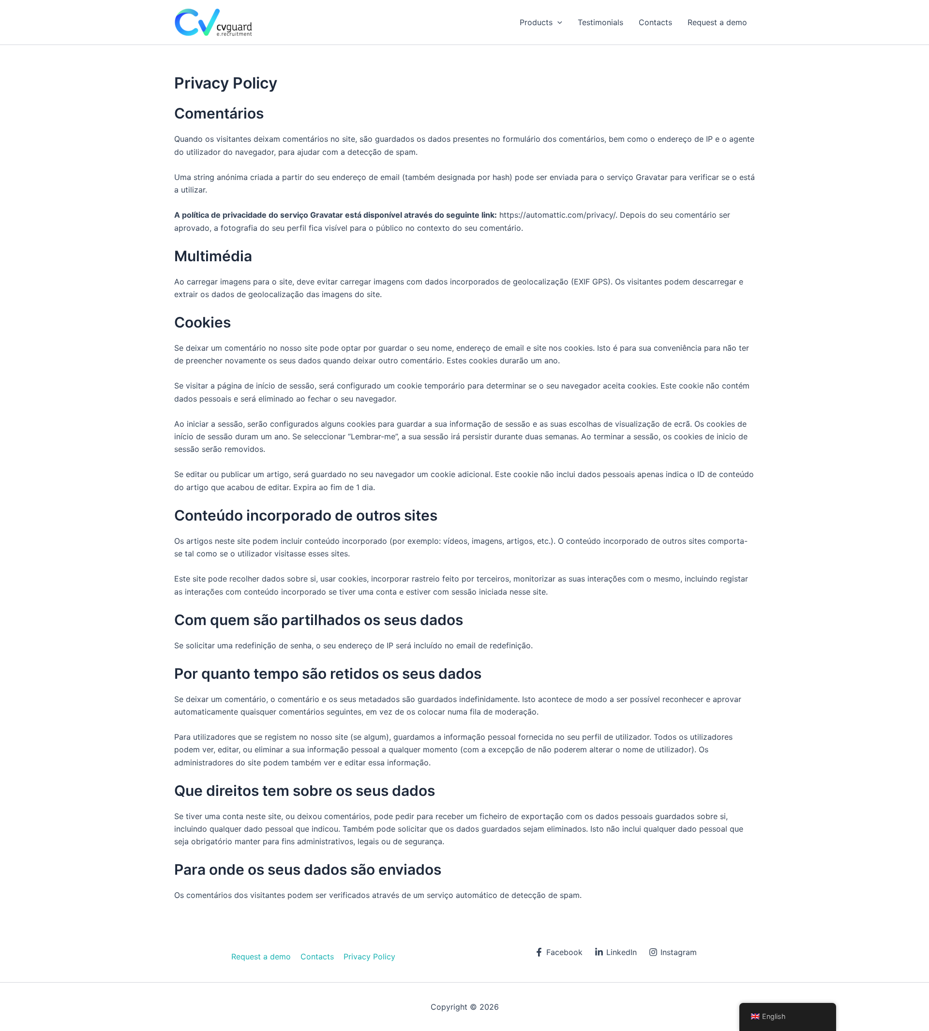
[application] (557, 22)
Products (536, 22)
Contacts (655, 22)
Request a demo (717, 22)
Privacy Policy (369, 956)
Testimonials (600, 22)
